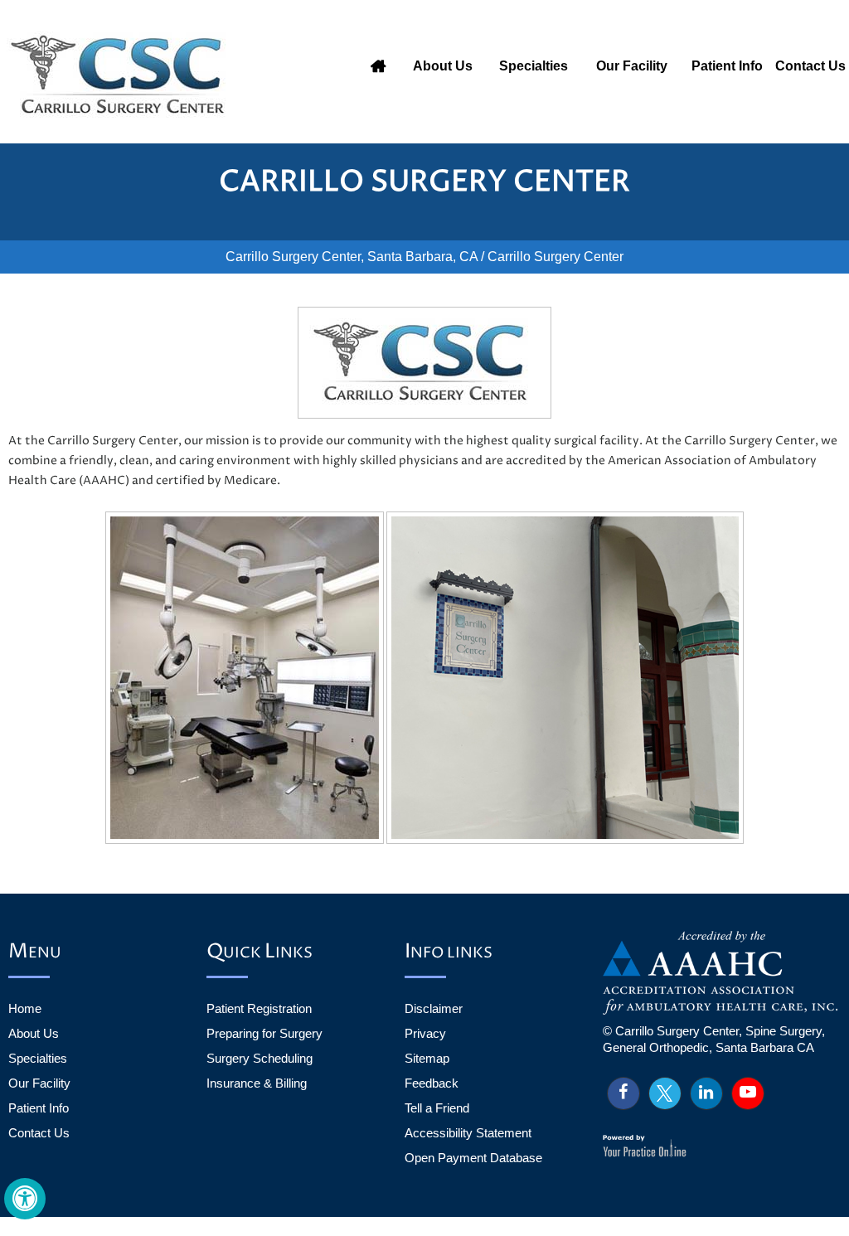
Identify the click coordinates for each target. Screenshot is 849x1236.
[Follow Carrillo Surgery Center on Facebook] (623, 1093)
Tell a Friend (437, 1108)
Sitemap (427, 1058)
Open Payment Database (473, 1158)
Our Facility (631, 66)
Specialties (533, 66)
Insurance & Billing (256, 1083)
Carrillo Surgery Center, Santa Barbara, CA (352, 257)
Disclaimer (434, 1008)
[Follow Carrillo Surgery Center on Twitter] (665, 1093)
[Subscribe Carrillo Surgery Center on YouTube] (748, 1093)
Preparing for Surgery (264, 1033)
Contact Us (810, 66)
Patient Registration (259, 1008)
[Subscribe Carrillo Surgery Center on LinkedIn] (706, 1093)
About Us (443, 66)
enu (34, 953)
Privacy (425, 1033)
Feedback (431, 1083)
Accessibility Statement (468, 1133)
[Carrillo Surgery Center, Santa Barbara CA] (122, 74)
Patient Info (727, 66)
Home (378, 66)
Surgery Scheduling (259, 1058)
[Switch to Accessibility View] (25, 1198)
